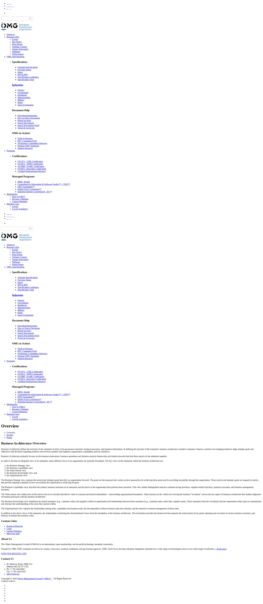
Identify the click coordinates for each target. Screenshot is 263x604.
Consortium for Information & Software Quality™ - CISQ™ (44, 184)
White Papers (18, 54)
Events (15, 39)
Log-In (15, 206)
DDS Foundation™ (26, 187)
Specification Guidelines (28, 77)
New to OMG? (18, 196)
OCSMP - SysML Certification (31, 166)
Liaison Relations (14, 531)
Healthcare (22, 95)
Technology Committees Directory (32, 143)
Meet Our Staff (13, 533)
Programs (11, 151)
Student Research (25, 148)
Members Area (13, 204)
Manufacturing (24, 97)
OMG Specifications (15, 56)
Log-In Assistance (20, 209)
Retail (20, 102)
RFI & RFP (23, 74)
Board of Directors (15, 526)
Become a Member (20, 199)
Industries (17, 84)
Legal (9, 528)
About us (11, 34)
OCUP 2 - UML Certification (30, 161)
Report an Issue (24, 120)
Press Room (17, 44)
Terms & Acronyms (26, 128)
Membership (12, 194)
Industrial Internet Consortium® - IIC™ (35, 192)
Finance (21, 90)
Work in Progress (25, 138)
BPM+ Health (24, 182)
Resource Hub (13, 37)
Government (23, 92)
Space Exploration (25, 105)
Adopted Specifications (28, 67)
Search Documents (26, 123)
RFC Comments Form (27, 141)
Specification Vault (26, 79)
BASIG (10, 435)
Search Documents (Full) (28, 125)
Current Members (19, 201)
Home (9, 437)
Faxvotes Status (24, 70)
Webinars (16, 52)
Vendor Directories (20, 49)
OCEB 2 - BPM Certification (30, 164)
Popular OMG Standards (28, 146)
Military (21, 100)
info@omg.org (13, 574)
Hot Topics (17, 42)
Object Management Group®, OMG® (34, 578)
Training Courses (19, 47)
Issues (20, 72)
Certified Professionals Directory (32, 171)
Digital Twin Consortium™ (29, 189)
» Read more (220, 549)
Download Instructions (27, 115)
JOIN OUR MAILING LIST (14, 553)
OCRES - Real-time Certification (32, 169)
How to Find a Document (29, 118)
